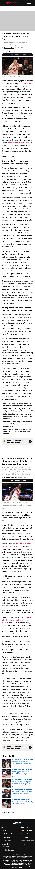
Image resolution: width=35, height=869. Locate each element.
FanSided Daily (7, 834)
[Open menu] (3, 3)
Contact (4, 830)
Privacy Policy (6, 837)
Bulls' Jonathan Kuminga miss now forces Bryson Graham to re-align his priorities (17, 416)
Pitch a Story (26, 834)
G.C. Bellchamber (10, 477)
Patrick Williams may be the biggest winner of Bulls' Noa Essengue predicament (17, 424)
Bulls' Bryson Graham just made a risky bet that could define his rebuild (18, 410)
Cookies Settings (7, 850)
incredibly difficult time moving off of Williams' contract (16, 620)
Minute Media (11, 854)
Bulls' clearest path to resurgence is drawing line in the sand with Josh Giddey (17, 431)
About (3, 827)
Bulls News (10, 812)
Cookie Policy (6, 841)
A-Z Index (24, 844)
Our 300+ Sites (26, 830)
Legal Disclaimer (27, 841)
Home (4, 812)
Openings (24, 827)
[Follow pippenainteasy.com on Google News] (30, 441)
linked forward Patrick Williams (19, 143)
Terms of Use (26, 837)
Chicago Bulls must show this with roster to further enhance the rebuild (17, 404)
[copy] (13, 51)
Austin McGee (9, 48)
